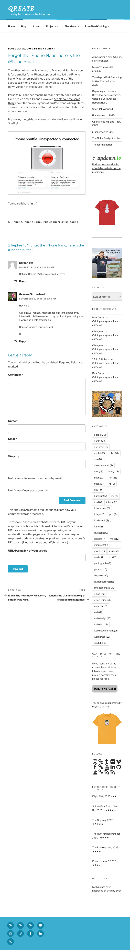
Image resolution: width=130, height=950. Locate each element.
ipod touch (101, 520)
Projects (51, 26)
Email (12, 438)
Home (11, 26)
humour (100, 495)
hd (112, 483)
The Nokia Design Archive (106, 138)
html (98, 489)
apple (99, 440)
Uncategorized (104, 587)
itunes (99, 526)
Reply (22, 281)
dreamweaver (103, 465)
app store (101, 447)
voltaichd (100, 606)
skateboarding (104, 581)
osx (112, 557)
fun (113, 477)
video (99, 593)
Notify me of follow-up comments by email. (35, 478)
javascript (101, 532)
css (98, 459)
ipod (113, 514)
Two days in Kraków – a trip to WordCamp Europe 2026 (107, 81)
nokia (98, 557)
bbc (114, 453)
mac (114, 538)
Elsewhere (70, 26)
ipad (98, 502)
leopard (99, 538)
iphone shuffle (53, 222)
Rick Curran (98, 317)
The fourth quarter (102, 144)
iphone (17, 222)
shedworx (101, 575)
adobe (100, 434)
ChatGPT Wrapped (102, 108)
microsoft (101, 544)
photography (102, 563)
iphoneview (102, 508)
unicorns (72, 222)
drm (98, 471)
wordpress (102, 636)
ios (114, 495)
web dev (101, 624)
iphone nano (32, 222)
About (36, 26)
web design (102, 618)
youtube (100, 642)
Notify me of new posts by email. (28, 490)
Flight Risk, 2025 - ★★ (104, 796)
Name (13, 421)
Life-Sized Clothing (96, 26)
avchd (99, 453)
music (114, 551)
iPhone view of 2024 (103, 131)
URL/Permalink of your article (27, 550)
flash (99, 477)
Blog (23, 26)
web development (106, 630)
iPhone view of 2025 (103, 115)
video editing (102, 599)
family (113, 471)
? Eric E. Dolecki (100, 359)
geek (99, 483)
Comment (15, 374)
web (98, 612)
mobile (99, 551)
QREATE (21, 8)
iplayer (99, 514)
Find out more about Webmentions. (45, 542)
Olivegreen (98, 331)
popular (100, 569)
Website (13, 456)
